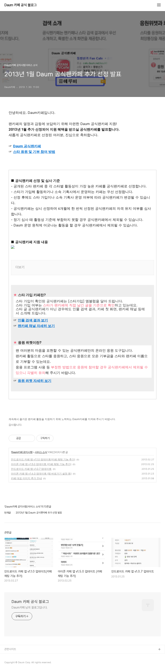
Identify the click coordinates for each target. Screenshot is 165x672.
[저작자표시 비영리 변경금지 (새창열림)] (59, 438)
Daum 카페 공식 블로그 (20, 5)
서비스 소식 (41, 452)
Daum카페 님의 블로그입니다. (29, 607)
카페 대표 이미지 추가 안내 (26, 478)
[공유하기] (25, 438)
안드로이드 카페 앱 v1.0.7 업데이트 (31, 468)
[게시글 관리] (30, 438)
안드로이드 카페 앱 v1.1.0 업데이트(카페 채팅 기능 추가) (43, 459)
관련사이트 (10, 649)
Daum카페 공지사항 (21, 452)
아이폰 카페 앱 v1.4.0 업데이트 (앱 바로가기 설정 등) (41, 473)
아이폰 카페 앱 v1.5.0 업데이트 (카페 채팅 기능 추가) (41, 464)
